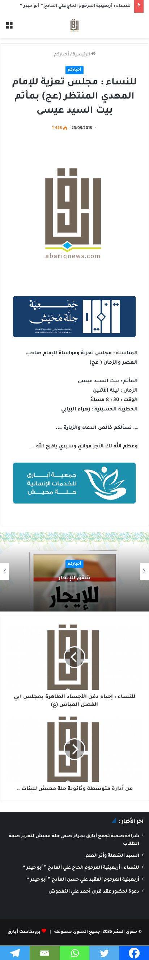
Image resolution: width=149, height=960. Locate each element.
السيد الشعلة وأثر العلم (112, 856)
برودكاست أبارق (24, 932)
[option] (74, 572)
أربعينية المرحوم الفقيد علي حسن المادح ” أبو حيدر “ (82, 879)
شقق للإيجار (75, 578)
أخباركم (61, 55)
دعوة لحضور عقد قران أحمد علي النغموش (93, 891)
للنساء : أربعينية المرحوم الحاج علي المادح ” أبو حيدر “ (80, 868)
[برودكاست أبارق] (74, 25)
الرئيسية (82, 55)
